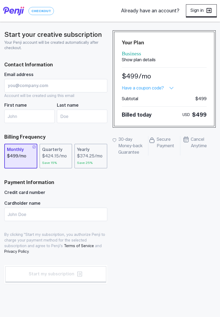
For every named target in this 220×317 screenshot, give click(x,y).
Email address (19, 74)
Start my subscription (51, 273)
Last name (68, 105)
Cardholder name (22, 203)
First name (15, 105)
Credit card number (24, 192)
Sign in (197, 10)
